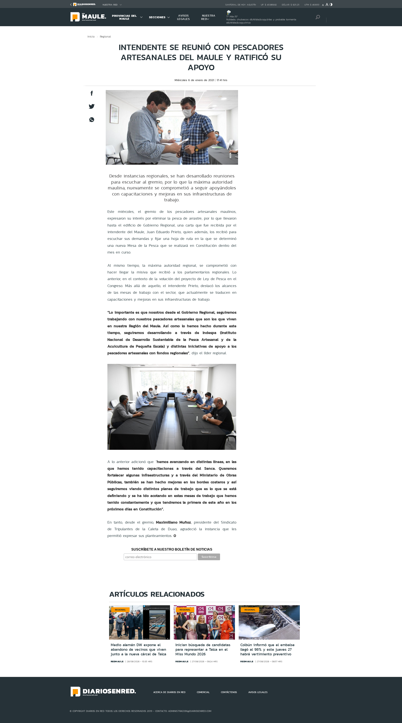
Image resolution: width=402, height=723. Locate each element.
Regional (105, 36)
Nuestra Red (110, 4)
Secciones (157, 17)
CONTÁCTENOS (229, 692)
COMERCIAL (203, 692)
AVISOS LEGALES (183, 17)
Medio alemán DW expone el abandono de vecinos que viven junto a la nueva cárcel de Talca (138, 649)
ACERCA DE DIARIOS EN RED (169, 692)
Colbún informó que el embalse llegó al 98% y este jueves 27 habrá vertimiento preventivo (267, 649)
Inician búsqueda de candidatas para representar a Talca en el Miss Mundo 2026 (202, 649)
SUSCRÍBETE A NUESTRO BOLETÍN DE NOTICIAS (171, 549)
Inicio (91, 36)
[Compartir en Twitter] (92, 108)
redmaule (117, 661)
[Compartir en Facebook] (92, 95)
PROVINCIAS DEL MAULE (124, 17)
